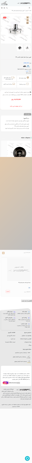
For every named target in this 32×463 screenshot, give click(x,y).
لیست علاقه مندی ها (10, 342)
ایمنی (27, 10)
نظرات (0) (27, 114)
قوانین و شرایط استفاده (25, 339)
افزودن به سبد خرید (26, 301)
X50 (28, 63)
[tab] (27, 114)
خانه (30, 10)
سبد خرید (13, 339)
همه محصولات (27, 342)
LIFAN (25, 63)
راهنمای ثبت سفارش (26, 335)
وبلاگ (30, 345)
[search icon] (7, 8)
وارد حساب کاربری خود (13, 128)
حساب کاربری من (11, 335)
